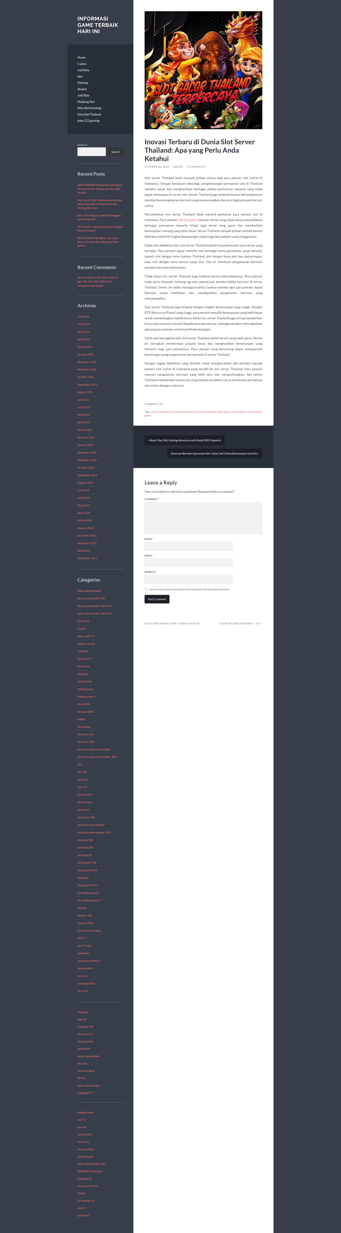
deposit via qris (86, 643)
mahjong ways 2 (86, 696)
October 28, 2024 (157, 166)
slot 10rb (82, 779)
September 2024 (87, 475)
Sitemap (82, 83)
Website (150, 572)
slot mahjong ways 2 (89, 900)
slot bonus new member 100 (93, 832)
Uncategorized (86, 983)
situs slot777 (85, 1034)
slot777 (82, 938)
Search (82, 145)
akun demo (83, 1048)
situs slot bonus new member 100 (96, 756)
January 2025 (85, 444)
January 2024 (85, 528)
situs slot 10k (85, 734)
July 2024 (83, 490)
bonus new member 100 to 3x (94, 606)
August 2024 (85, 482)
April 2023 (83, 550)
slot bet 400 (84, 1134)
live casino (83, 666)
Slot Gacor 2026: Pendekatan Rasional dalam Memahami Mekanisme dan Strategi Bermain (100, 204)
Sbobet (82, 89)
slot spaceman (85, 1149)
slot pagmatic (85, 1041)
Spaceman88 (85, 968)
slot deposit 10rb (87, 870)
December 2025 (86, 362)
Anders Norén (243, 623)
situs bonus (84, 726)
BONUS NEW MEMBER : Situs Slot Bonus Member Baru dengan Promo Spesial (98, 241)
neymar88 (83, 704)
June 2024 (83, 497)
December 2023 (86, 535)
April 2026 (83, 339)
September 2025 (87, 384)
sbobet (81, 719)
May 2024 (83, 505)
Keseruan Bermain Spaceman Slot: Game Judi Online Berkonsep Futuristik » (215, 453)
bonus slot (83, 621)
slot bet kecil (84, 802)
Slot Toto (82, 1063)
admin (178, 166)
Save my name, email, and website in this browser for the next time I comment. (189, 589)
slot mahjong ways (88, 892)
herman (81, 277)
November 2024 (87, 460)
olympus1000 (85, 711)
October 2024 (85, 467)
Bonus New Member (89, 590)
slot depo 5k (84, 855)
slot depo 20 (84, 1178)
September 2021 (87, 558)
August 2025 (85, 392)
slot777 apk (84, 945)
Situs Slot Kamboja (89, 108)
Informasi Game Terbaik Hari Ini (97, 24)
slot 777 (82, 787)
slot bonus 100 (86, 817)
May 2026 (83, 331)
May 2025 (83, 414)
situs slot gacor (86, 1070)
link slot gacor (187, 220)
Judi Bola (83, 70)
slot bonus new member (91, 824)
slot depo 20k (85, 847)
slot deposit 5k (86, 1200)
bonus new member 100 (91, 598)
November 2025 (87, 369)
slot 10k (82, 772)
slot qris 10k (84, 915)
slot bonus (83, 809)
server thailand (160, 411)
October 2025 (85, 376)
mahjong (82, 673)
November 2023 (87, 543)
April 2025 (83, 422)
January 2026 (85, 354)
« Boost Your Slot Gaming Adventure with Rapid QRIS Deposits (184, 440)
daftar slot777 (85, 636)
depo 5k (82, 1019)
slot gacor (83, 877)
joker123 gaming (88, 120)
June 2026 (83, 324)
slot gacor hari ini (87, 885)
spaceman (83, 953)
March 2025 (84, 429)
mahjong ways (85, 689)
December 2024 (86, 452)
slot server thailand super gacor (212, 411)
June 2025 (83, 407)
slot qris (82, 907)
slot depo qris (85, 1156)
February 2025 (86, 437)
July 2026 (83, 316)
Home (81, 57)
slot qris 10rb (85, 923)
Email (149, 555)
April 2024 (83, 512)
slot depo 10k (85, 840)
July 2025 (83, 399)
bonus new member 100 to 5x (94, 613)
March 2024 (84, 520)
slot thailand (239, 411)
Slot (79, 76)
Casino (81, 64)
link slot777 (84, 658)
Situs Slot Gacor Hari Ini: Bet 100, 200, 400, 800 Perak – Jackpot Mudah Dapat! (98, 281)
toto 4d (81, 1127)
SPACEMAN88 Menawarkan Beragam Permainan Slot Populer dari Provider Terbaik (99, 188)
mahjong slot (84, 681)
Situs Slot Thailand (89, 114)
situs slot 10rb (85, 741)
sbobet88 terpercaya (89, 1171)
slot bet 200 (84, 794)
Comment (152, 499)
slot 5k (81, 1078)
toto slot (82, 975)
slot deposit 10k (86, 862)
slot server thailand (181, 411)
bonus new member (88, 1056)
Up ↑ (259, 623)
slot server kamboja (89, 930)
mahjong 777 (85, 1092)
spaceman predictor (89, 960)
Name (149, 539)
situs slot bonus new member (94, 749)
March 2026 (84, 346)
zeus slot (82, 990)
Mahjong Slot (85, 102)
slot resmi (83, 1141)
